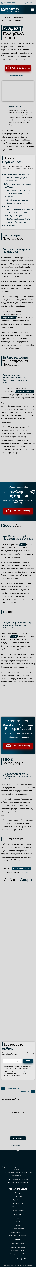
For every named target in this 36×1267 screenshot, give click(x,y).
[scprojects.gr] (10, 9)
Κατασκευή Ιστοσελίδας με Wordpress (14, 986)
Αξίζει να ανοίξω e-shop (13, 909)
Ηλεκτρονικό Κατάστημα (16, 17)
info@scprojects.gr (22, 1182)
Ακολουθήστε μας (18, 1138)
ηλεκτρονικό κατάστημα (24, 391)
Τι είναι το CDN (8, 960)
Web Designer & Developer (18, 110)
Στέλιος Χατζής (15, 107)
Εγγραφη (28, 1061)
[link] (10, 1259)
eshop (22, 544)
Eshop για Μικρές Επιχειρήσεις (16, 1038)
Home (4, 17)
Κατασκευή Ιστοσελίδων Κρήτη (16, 1013)
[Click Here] (32, 9)
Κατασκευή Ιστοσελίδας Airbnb (16, 935)
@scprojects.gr (18, 1112)
